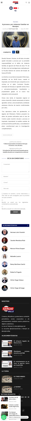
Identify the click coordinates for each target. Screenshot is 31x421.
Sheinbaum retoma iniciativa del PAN (21, 352)
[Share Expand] (17, 52)
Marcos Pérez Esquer (17, 248)
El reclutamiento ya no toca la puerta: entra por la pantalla (21, 363)
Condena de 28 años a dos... (13, 398)
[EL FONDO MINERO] (7, 379)
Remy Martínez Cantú (17, 264)
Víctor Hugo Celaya (16, 280)
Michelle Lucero (15, 256)
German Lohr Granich (17, 232)
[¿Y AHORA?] (7, 389)
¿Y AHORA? (17, 387)
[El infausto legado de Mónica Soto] (7, 343)
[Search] (26, 2)
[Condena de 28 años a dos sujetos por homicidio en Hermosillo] (4, 399)
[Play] (11, 8)
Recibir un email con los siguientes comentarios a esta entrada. (15, 203)
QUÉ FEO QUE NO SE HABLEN (21, 398)
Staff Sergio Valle (13, 28)
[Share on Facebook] (13, 52)
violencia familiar (7, 135)
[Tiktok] (23, 410)
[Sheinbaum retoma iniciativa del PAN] (7, 353)
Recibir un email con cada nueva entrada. (13, 209)
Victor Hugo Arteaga (17, 288)
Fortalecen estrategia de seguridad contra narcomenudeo (14, 415)
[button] (3, 417)
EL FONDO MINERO (19, 376)
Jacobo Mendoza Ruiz (17, 240)
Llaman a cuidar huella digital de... (14, 405)
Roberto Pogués (16, 272)
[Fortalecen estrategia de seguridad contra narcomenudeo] (4, 414)
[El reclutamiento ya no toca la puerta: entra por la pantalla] (7, 364)
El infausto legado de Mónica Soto (21, 342)
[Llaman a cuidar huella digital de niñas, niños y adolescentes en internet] (4, 406)
